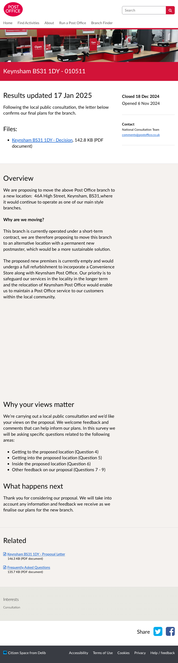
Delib (42, 653)
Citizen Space (18, 653)
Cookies (123, 653)
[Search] (170, 10)
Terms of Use (103, 653)
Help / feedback (162, 653)
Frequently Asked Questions (28, 567)
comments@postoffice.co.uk (141, 135)
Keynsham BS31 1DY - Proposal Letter (36, 554)
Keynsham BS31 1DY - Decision (42, 139)
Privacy (140, 653)
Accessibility (78, 653)
